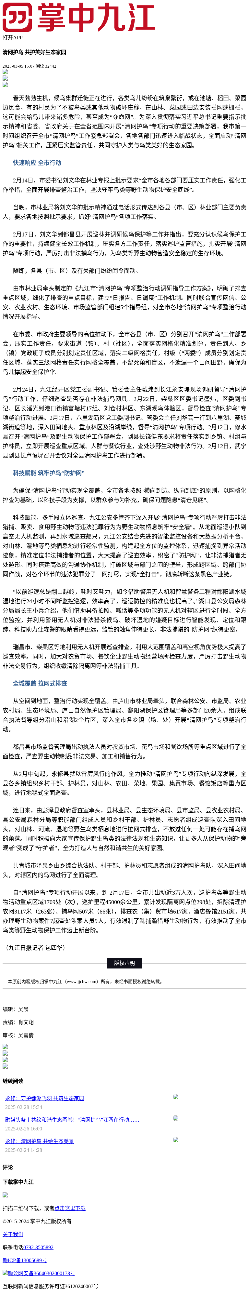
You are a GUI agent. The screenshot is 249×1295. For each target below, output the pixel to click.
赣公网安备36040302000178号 (41, 1273)
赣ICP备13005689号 (25, 1260)
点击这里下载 (70, 1208)
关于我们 (13, 1234)
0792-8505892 (38, 1247)
